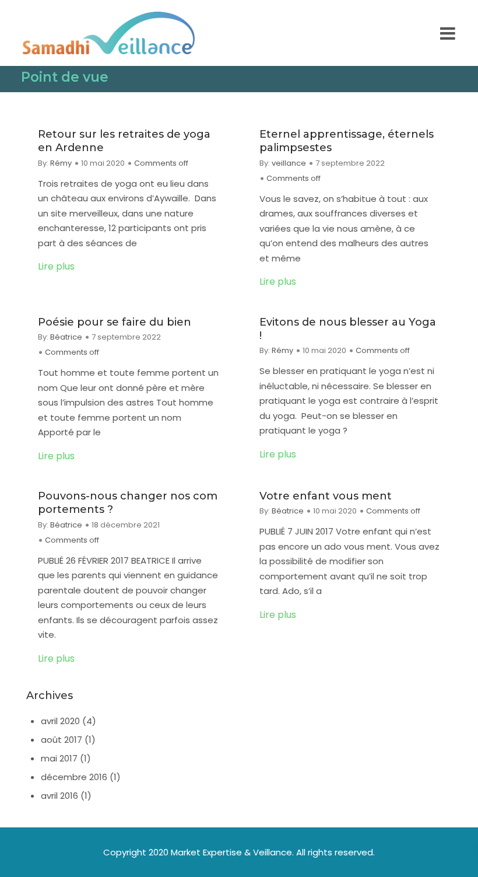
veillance (289, 163)
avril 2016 (59, 795)
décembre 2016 (74, 777)
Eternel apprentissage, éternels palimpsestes (346, 141)
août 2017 (61, 739)
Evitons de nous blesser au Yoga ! (347, 329)
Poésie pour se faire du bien (114, 322)
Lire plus (56, 266)
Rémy (61, 163)
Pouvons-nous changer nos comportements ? (127, 503)
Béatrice (66, 337)
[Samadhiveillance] (108, 33)
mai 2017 (59, 758)
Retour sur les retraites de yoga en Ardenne (124, 141)
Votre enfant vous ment (325, 496)
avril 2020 (60, 721)
